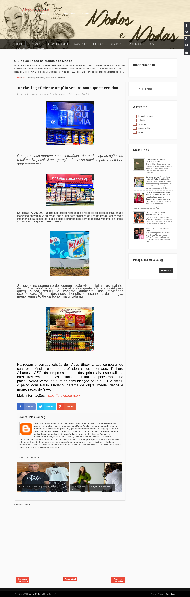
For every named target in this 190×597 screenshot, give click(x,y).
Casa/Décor (80, 44)
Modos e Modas (35, 9)
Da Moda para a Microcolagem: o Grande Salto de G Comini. (159, 178)
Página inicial (70, 579)
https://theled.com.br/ (63, 396)
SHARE (29, 406)
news (25, 78)
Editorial (98, 44)
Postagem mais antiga (118, 580)
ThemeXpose (170, 594)
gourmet (142, 124)
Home (19, 44)
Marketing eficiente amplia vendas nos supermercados (67, 88)
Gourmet (115, 44)
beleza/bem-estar (145, 116)
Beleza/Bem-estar (57, 44)
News (153, 44)
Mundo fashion (135, 44)
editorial (141, 120)
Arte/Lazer (34, 44)
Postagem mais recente (22, 580)
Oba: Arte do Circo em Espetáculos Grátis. (155, 213)
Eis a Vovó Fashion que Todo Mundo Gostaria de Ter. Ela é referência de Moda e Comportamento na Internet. (158, 196)
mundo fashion (144, 128)
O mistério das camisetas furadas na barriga (157, 160)
